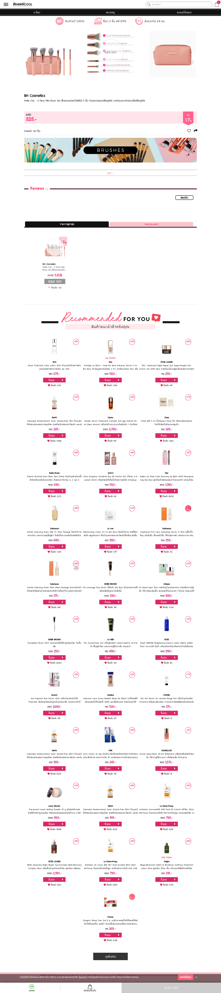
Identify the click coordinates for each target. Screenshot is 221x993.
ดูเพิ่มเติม (110, 956)
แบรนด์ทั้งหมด (184, 12)
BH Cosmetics (34, 95)
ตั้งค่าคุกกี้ (83, 977)
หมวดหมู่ (110, 12)
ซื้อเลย (52, 380)
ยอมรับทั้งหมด (185, 977)
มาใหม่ (37, 12)
